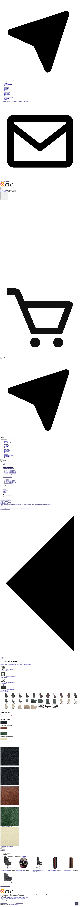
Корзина (2, 357)
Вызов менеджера (17, 897)
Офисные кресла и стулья (8, 468)
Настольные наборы (10, 481)
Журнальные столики (10, 480)
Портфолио (22, 898)
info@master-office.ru (4, 181)
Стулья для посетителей (11, 472)
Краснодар (6, 93)
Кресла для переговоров (11, 473)
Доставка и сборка (4, 898)
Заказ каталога (10, 897)
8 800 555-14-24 (3, 191)
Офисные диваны (7, 475)
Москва (6, 83)
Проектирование (24, 897)
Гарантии (11, 898)
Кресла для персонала (10, 470)
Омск (5, 99)
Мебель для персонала (7, 463)
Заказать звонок (5, 904)
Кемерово (6, 90)
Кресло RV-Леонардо (5, 870)
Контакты (5, 492)
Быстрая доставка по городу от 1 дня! (6, 670)
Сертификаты (3, 901)
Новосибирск (7, 98)
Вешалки (7, 479)
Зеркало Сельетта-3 (20, 870)
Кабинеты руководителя (8, 464)
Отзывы (4, 491)
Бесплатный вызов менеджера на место (7, 690)
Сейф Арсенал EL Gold (53, 870)
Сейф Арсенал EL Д (68, 870)
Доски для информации (11, 482)
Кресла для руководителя (11, 471)
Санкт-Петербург (8, 84)
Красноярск (7, 94)
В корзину (2, 850)
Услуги (4, 489)
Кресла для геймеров (10, 474)
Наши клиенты (9, 900)
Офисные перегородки (8, 483)
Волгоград (6, 88)
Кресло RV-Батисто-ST (5, 886)
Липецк (6, 95)
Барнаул (6, 85)
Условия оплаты (16, 898)
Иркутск (6, 89)
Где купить (5, 487)
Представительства (11, 901)
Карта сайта (22, 901)
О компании (5, 490)
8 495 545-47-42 (3, 190)
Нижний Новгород (8, 97)
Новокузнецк (7, 92)
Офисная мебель (4, 664)
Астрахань (6, 87)
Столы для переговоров (8, 467)
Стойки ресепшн (6, 465)
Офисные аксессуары (7, 477)
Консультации (3, 897)
